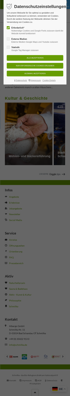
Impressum (36, 80)
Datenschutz (21, 80)
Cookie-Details (49, 80)
